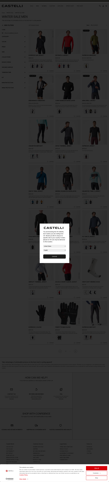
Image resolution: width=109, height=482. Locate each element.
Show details (22, 479)
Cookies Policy (23, 475)
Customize (96, 473)
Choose (54, 256)
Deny (96, 478)
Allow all (96, 468)
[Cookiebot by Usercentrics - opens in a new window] (9, 479)
